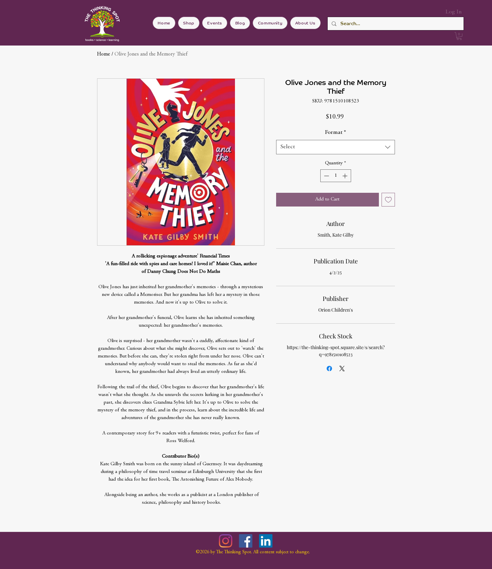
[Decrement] (325, 176)
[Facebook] (245, 541)
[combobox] (335, 147)
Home (103, 54)
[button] (459, 36)
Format (335, 133)
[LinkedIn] (265, 541)
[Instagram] (225, 541)
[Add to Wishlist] (388, 200)
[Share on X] (342, 368)
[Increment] (345, 176)
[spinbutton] (335, 176)
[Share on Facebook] (329, 368)
